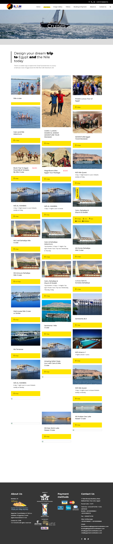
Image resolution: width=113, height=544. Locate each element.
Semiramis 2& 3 (81, 319)
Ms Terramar (18, 349)
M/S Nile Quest (81, 172)
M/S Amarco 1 (80, 352)
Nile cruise (17, 98)
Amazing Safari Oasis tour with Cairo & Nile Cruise (52, 363)
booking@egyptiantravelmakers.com (92, 528)
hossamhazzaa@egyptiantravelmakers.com (94, 526)
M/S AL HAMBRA (19, 206)
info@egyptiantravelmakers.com (91, 530)
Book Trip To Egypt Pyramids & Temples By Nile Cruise (21, 170)
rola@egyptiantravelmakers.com (91, 533)
